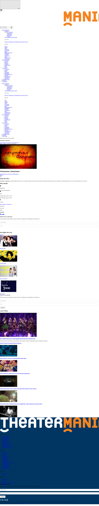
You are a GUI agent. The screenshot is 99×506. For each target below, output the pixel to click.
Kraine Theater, (3, 142)
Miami (6, 51)
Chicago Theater (5, 437)
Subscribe (3, 229)
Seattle (6, 56)
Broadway (11, 32)
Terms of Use (26, 503)
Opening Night (5, 454)
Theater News (4, 452)
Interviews (6, 63)
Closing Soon (9, 35)
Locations (6, 31)
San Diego (6, 54)
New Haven (7, 78)
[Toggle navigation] (1, 10)
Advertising (4, 481)
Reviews (6, 116)
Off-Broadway (11, 41)
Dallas (6, 48)
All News (4, 468)
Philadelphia (7, 53)
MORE (1, 234)
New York (4, 473)
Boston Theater (5, 439)
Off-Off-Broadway (17, 41)
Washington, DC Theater (6, 445)
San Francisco (7, 55)
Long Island (7, 49)
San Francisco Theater (6, 443)
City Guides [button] (4, 68)
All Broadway (9, 34)
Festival (1, 175)
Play (1, 176)
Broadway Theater (5, 436)
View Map (2, 212)
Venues (6, 37)
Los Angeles (7, 50)
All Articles (7, 60)
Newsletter (4, 80)
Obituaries (6, 64)
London (3, 474)
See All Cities (7, 58)
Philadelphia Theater (6, 442)
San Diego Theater (5, 464)
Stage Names (4, 479)
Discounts (8, 36)
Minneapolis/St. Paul (8, 52)
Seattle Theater (5, 444)
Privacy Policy (20, 503)
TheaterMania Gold (5, 79)
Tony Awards (4, 81)
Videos (6, 67)
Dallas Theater (5, 459)
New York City (8, 142)
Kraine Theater (3, 204)
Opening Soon (9, 33)
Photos (6, 66)
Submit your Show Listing (12, 37)
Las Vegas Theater (5, 440)
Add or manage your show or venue (8, 482)
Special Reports (7, 65)
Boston (6, 46)
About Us (4, 483)
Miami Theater (5, 441)
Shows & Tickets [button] (5, 30)
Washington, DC (8, 57)
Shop (3, 480)
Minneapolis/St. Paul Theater (7, 446)
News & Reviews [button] (5, 59)
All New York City (24, 41)
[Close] (0, 296)
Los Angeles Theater (6, 438)
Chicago (6, 47)
